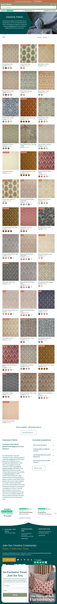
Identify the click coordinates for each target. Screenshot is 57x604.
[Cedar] (8, 68)
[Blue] (21, 68)
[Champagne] (44, 176)
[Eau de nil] (24, 68)
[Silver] (39, 258)
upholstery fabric (9, 474)
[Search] (54, 7)
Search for (7, 7)
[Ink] (6, 68)
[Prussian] (21, 95)
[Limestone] (11, 68)
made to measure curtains (11, 467)
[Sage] (29, 204)
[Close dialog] (54, 566)
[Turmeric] (11, 121)
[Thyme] (3, 148)
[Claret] (24, 95)
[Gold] (26, 121)
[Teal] (24, 342)
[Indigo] (3, 121)
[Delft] (42, 176)
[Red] (21, 121)
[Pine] (3, 68)
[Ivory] (47, 176)
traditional (12, 459)
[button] (51, 4)
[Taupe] (29, 121)
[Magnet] (42, 258)
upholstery (11, 26)
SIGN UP (15, 595)
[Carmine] (6, 148)
